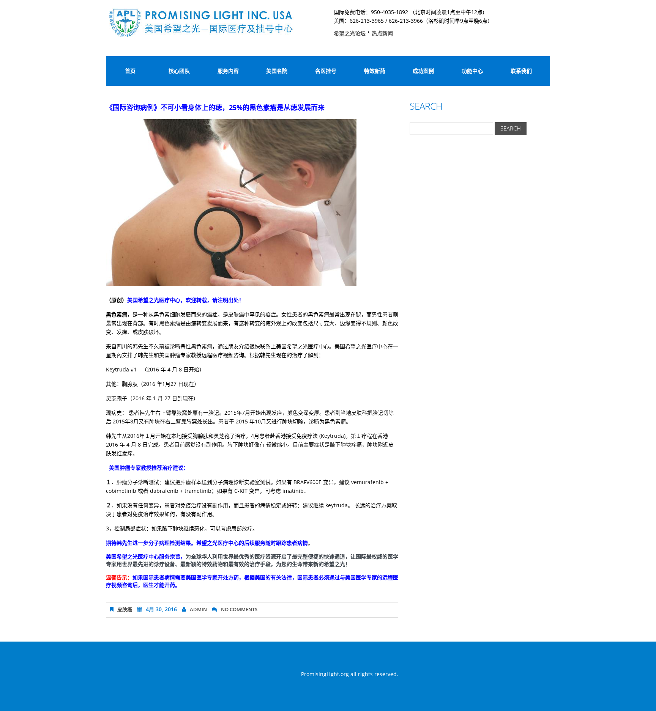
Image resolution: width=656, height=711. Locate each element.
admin (198, 609)
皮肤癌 (124, 609)
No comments (239, 609)
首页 (130, 71)
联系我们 (521, 71)
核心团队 (179, 71)
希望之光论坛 (350, 33)
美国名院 (276, 71)
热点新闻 (382, 33)
